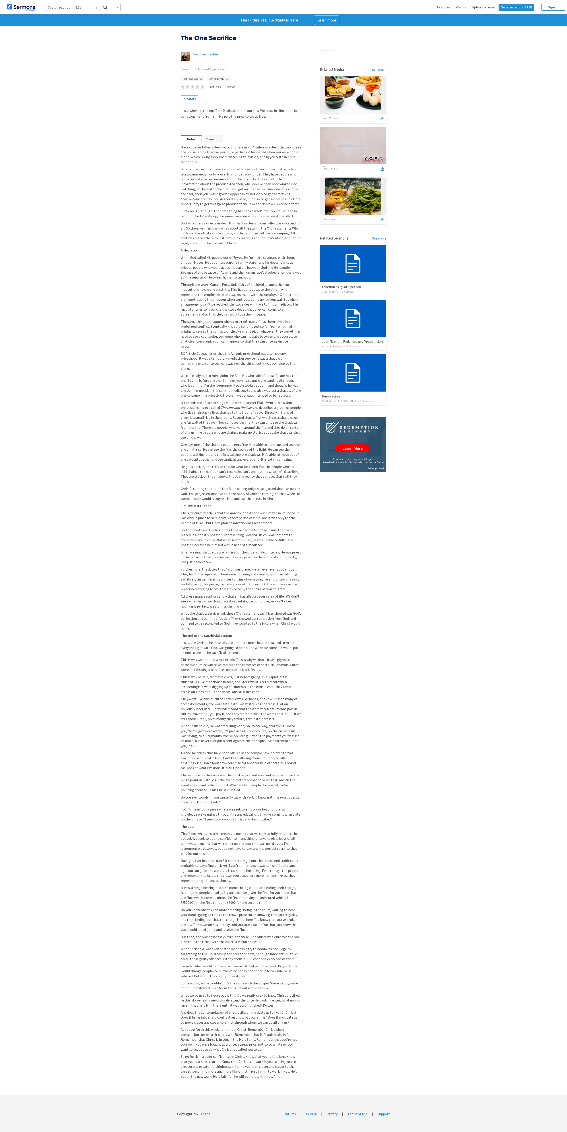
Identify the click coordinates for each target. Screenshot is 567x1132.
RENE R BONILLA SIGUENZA (339, 401)
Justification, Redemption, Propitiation (352, 341)
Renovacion (331, 396)
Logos (205, 1114)
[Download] (382, 118)
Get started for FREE (516, 7)
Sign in (553, 7)
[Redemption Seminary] (353, 444)
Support (383, 1114)
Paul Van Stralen (205, 54)
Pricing (461, 7)
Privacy (332, 1114)
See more (379, 69)
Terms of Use (357, 1114)
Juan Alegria (330, 292)
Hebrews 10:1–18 (192, 79)
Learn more (326, 20)
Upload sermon (483, 7)
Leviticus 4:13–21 (218, 79)
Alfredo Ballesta (332, 346)
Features (443, 7)
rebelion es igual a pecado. (342, 286)
